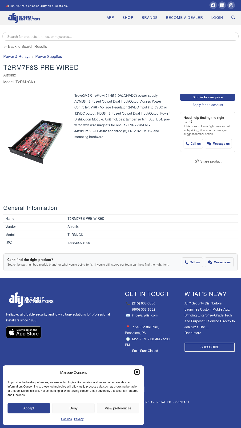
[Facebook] (213, 5)
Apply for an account (208, 104)
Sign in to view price (208, 97)
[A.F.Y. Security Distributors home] (61, 300)
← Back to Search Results (25, 46)
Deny (73, 407)
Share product (210, 161)
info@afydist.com (142, 315)
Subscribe (210, 346)
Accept (28, 407)
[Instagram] (231, 5)
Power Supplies (48, 56)
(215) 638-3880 (140, 303)
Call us (196, 143)
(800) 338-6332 (143, 309)
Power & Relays (16, 56)
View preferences (118, 407)
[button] (137, 372)
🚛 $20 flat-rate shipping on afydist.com (37, 6)
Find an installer (157, 402)
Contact (182, 402)
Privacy (79, 419)
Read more (193, 332)
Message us (221, 143)
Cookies (66, 419)
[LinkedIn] (222, 5)
